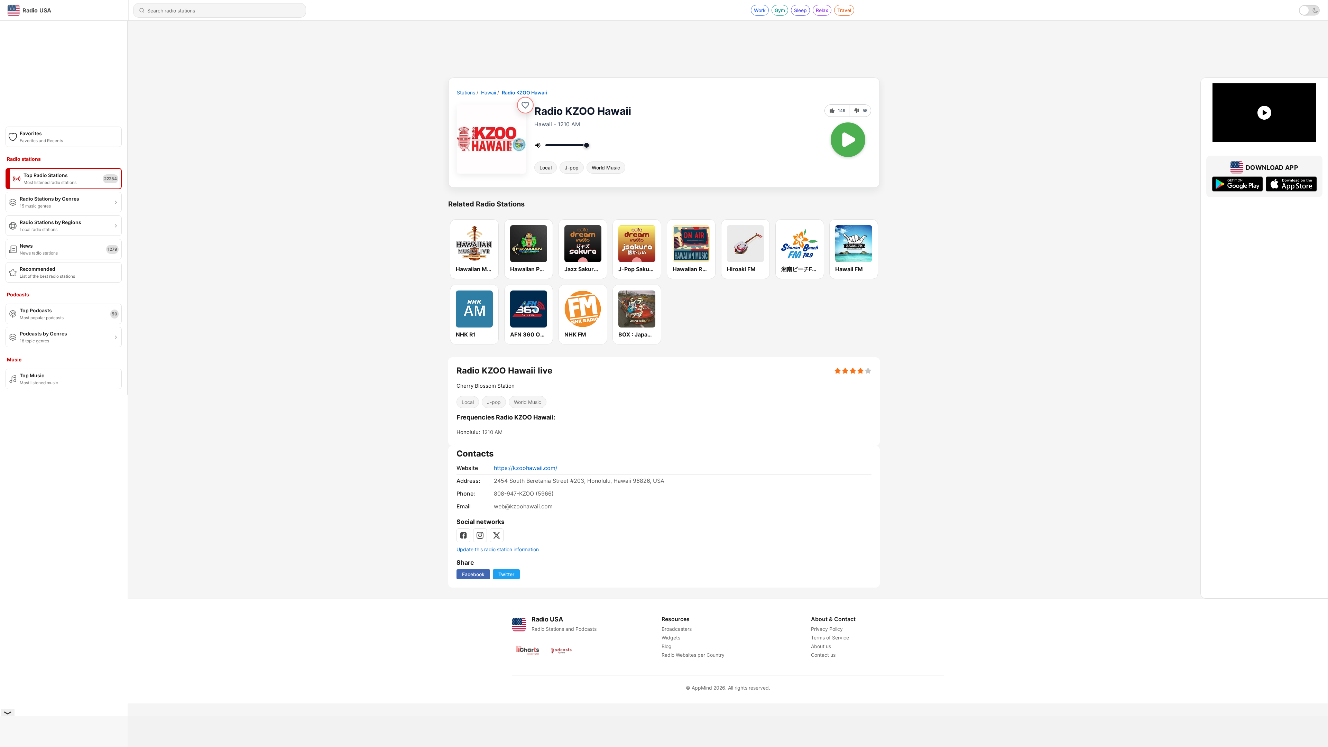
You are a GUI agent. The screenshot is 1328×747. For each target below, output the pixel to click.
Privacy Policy (827, 629)
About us (821, 646)
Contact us (823, 655)
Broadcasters (677, 629)
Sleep (800, 10)
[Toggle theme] (1309, 10)
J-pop (572, 167)
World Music (606, 167)
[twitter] (497, 535)
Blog (667, 646)
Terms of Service (830, 637)
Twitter (506, 574)
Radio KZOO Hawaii (524, 92)
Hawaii (488, 92)
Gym (780, 10)
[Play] (848, 139)
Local (546, 167)
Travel (844, 10)
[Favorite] (525, 105)
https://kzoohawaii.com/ (525, 467)
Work (760, 10)
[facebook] (463, 535)
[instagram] (480, 535)
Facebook (473, 574)
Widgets (671, 637)
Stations (466, 92)
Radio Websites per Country (693, 655)
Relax (822, 10)
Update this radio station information (497, 549)
